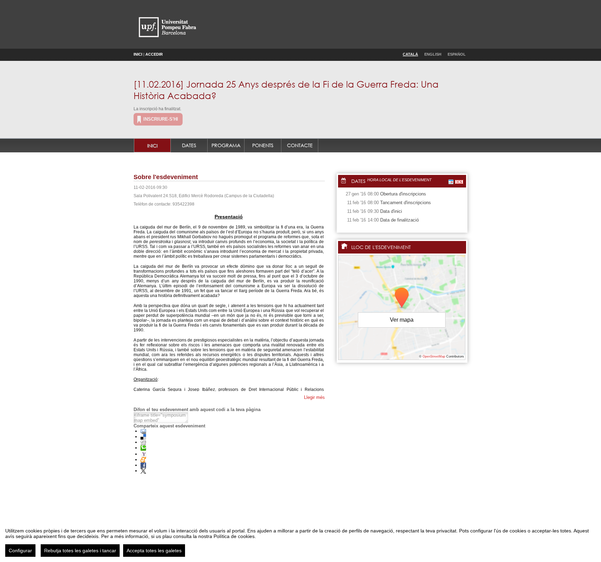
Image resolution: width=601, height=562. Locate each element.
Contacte (300, 145)
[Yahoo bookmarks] (144, 454)
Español (457, 54)
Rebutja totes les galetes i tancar (80, 550)
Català (410, 54)
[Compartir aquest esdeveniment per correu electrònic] (143, 431)
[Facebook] (143, 465)
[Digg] (143, 442)
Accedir (154, 54)
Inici (138, 54)
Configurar (20, 550)
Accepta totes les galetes (154, 550)
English (432, 54)
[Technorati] (143, 447)
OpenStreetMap (434, 356)
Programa (225, 145)
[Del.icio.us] (143, 436)
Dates (189, 145)
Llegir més (314, 397)
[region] (300, 539)
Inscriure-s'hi (160, 119)
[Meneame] (143, 459)
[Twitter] (143, 470)
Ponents (262, 145)
